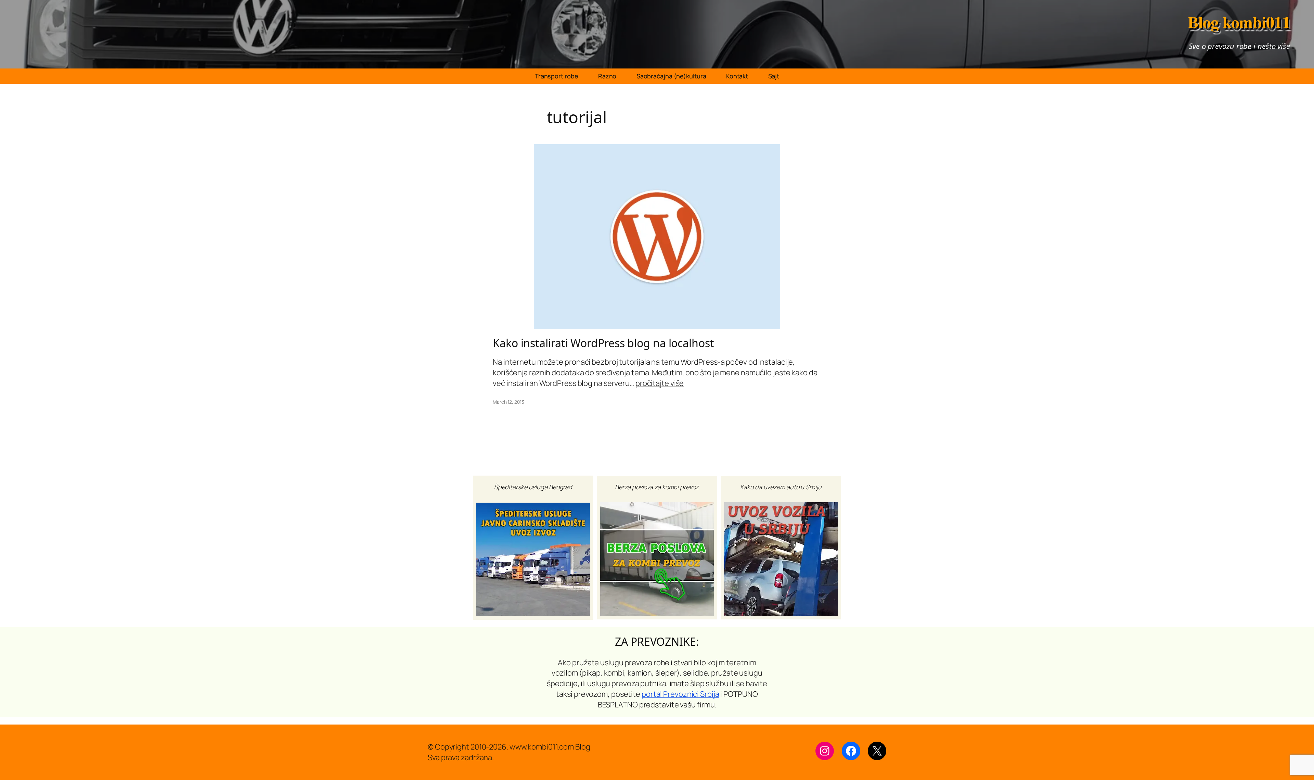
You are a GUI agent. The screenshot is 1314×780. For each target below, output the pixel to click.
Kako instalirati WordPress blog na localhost (603, 343)
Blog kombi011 (1239, 22)
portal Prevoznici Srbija (680, 694)
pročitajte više (659, 383)
